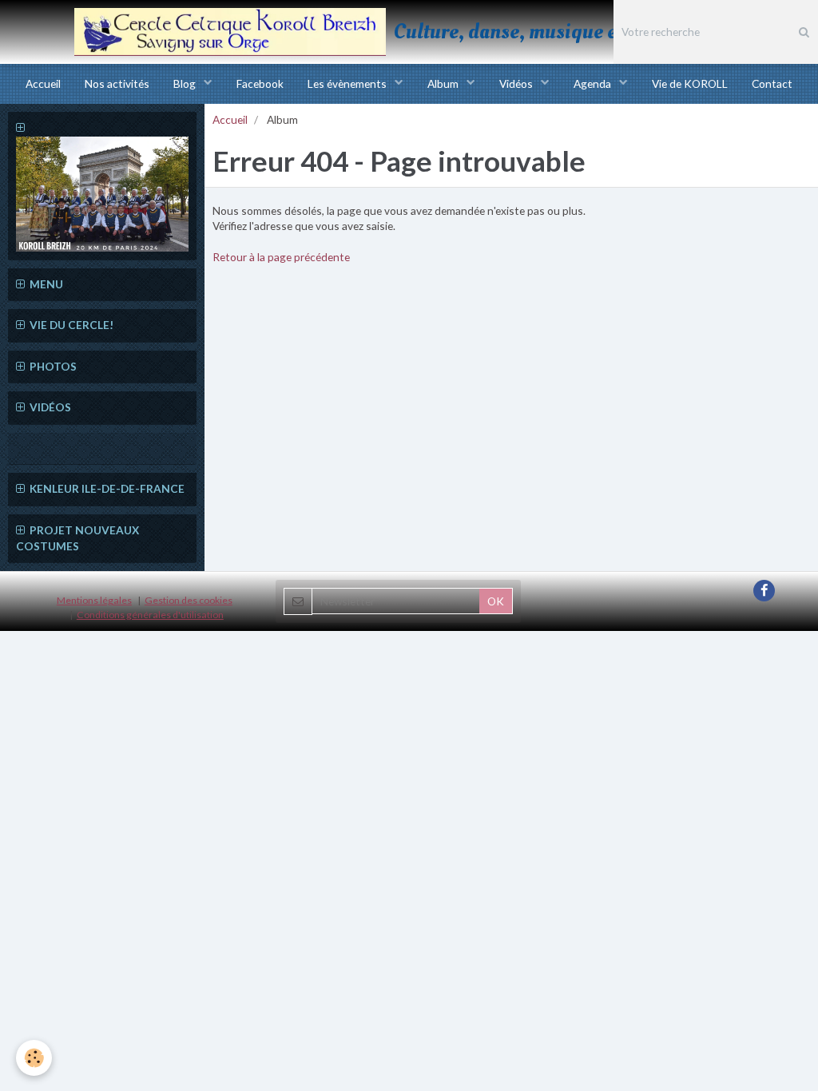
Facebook (260, 83)
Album (444, 83)
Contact (772, 83)
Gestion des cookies (188, 600)
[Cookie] (34, 1058)
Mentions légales (94, 600)
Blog (185, 83)
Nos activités (117, 83)
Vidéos (517, 83)
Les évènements (348, 83)
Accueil (43, 83)
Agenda (594, 83)
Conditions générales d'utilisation (150, 615)
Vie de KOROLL (690, 83)
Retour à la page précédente (281, 257)
